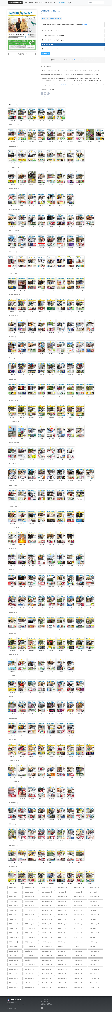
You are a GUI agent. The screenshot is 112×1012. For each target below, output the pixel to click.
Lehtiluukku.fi (15, 1000)
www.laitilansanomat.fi (64, 84)
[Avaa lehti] (12, 113)
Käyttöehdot (45, 999)
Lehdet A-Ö (39, 2)
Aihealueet (48, 2)
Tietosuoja (44, 1001)
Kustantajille (45, 1003)
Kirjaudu (62, 2)
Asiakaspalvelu (12, 1002)
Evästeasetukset (46, 1004)
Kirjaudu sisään (78, 60)
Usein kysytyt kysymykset (15, 1004)
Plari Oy (49, 99)
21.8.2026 (84, 24)
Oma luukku (29, 2)
